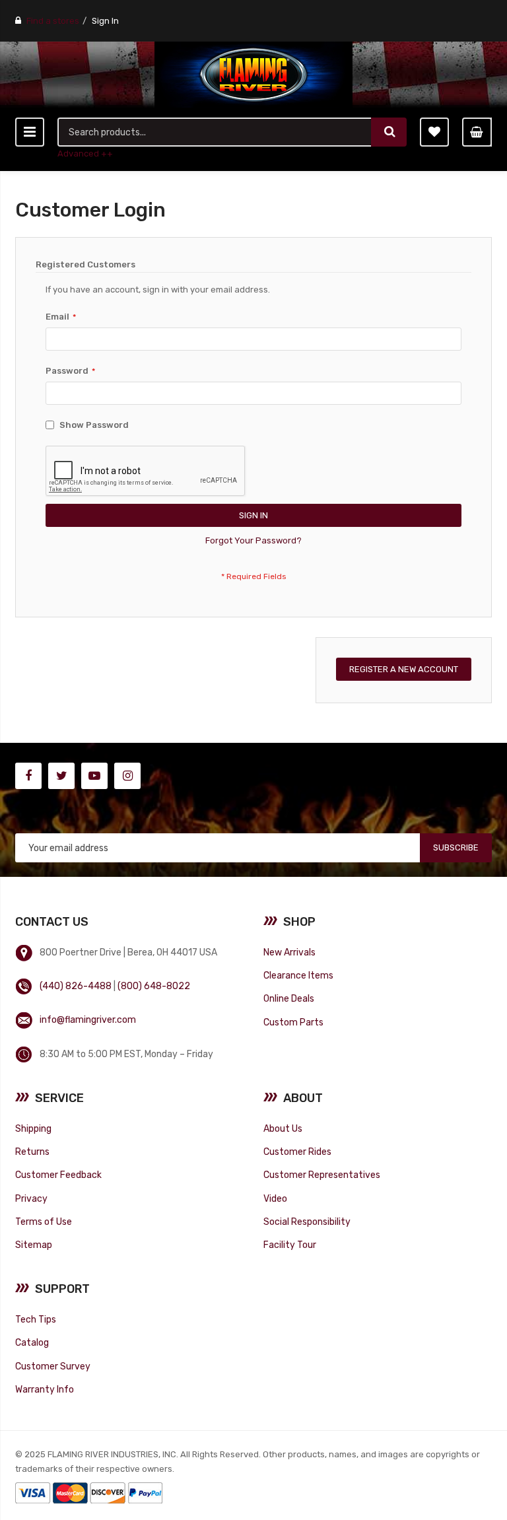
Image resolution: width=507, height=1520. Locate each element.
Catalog (32, 1342)
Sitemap (33, 1244)
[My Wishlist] (434, 132)
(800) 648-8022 (154, 986)
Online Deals (288, 998)
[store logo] (253, 75)
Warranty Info (44, 1389)
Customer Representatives (321, 1174)
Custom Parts (293, 1022)
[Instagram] (127, 776)
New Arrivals (289, 952)
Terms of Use (43, 1221)
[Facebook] (28, 776)
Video (275, 1198)
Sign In (105, 21)
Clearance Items (298, 975)
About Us (282, 1128)
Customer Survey (52, 1366)
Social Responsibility (307, 1221)
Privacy (31, 1198)
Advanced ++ (85, 153)
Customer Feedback (58, 1174)
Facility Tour (289, 1244)
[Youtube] (94, 776)
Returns (32, 1151)
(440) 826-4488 (76, 986)
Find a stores (52, 21)
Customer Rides (297, 1151)
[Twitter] (61, 776)
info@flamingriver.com (88, 1019)
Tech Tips (35, 1319)
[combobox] (215, 132)
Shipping (33, 1128)
